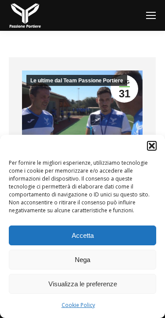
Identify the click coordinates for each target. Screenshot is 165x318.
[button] (151, 145)
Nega (82, 259)
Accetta (83, 235)
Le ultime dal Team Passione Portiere (76, 81)
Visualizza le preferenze (82, 284)
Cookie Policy (78, 305)
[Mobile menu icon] (151, 15)
